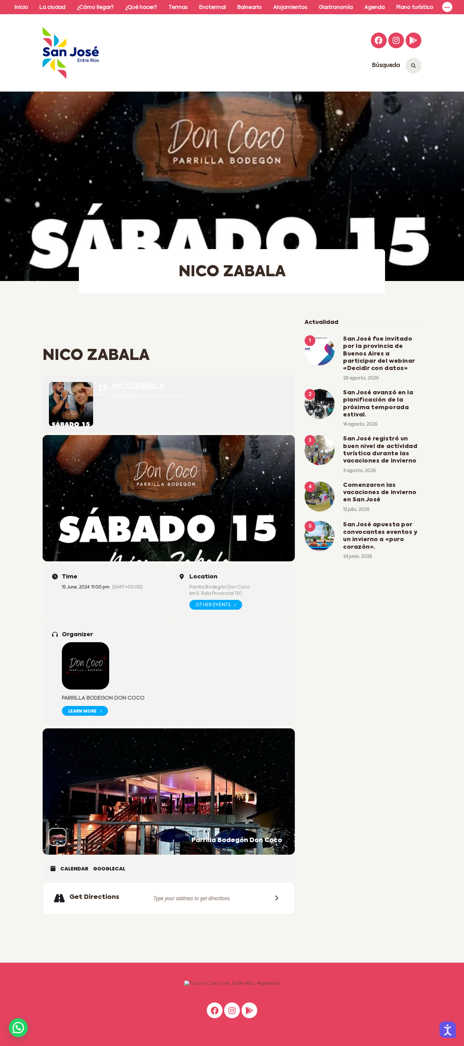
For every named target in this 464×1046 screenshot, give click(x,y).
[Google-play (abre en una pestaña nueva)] (413, 40)
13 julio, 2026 (356, 509)
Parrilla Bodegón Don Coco (219, 587)
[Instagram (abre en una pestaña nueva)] (396, 40)
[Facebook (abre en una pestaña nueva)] (379, 40)
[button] (18, 1027)
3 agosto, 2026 (359, 471)
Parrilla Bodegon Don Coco (103, 698)
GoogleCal (109, 869)
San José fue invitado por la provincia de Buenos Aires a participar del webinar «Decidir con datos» (379, 354)
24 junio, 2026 (357, 556)
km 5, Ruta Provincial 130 (215, 593)
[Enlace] (447, 7)
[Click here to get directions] (274, 898)
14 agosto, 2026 (360, 424)
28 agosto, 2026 (361, 378)
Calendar (74, 869)
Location (203, 577)
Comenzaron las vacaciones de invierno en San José (380, 492)
